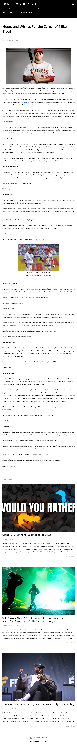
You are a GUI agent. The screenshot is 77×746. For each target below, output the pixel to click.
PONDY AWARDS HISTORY (26, 12)
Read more (70, 557)
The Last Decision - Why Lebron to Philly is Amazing (38, 704)
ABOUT (12, 12)
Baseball (11, 466)
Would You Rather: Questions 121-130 (27, 535)
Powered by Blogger (40, 738)
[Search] (68, 3)
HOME (3, 12)
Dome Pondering (19, 4)
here (22, 102)
